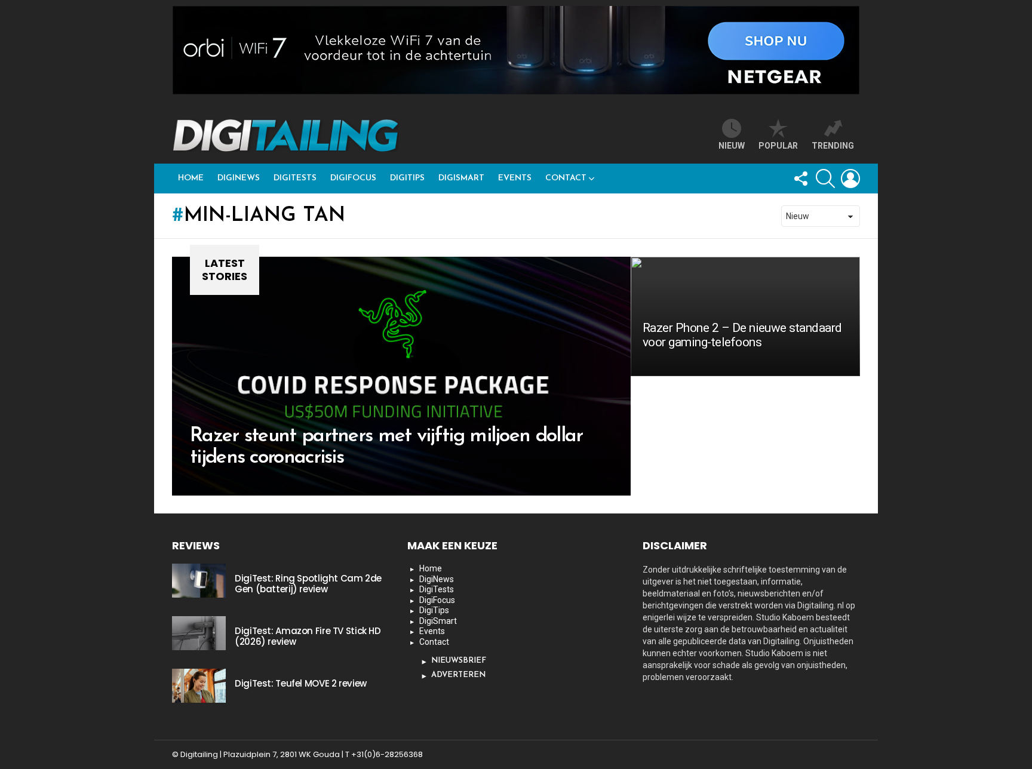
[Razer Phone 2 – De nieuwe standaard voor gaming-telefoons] (745, 316)
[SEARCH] (825, 178)
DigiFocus (353, 178)
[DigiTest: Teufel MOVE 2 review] (199, 685)
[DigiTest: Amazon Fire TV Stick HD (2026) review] (199, 633)
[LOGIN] (850, 178)
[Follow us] (800, 178)
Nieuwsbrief (458, 661)
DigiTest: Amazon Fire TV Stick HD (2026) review (308, 636)
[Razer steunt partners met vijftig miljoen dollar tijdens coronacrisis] (401, 376)
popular (778, 145)
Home (191, 178)
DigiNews (238, 178)
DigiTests (295, 178)
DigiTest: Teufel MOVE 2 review (301, 683)
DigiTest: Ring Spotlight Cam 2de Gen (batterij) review (308, 583)
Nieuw (731, 145)
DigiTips (407, 178)
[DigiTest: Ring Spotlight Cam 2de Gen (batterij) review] (199, 580)
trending (833, 145)
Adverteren (458, 675)
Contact (565, 178)
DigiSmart (461, 178)
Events (515, 178)
